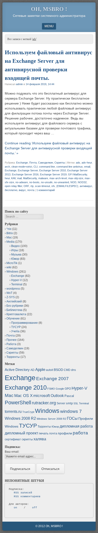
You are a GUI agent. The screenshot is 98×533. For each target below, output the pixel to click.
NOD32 (82, 182)
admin (19, 84)
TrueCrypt (28, 411)
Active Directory (17, 370)
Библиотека (14, 310)
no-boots (34, 182)
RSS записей (23, 492)
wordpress (13, 288)
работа (80, 432)
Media (10, 241)
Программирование (24, 322)
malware (43, 178)
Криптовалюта (16, 314)
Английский (14, 301)
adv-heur (87, 162)
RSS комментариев (27, 496)
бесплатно (11, 190)
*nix (8, 229)
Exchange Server (28, 170)
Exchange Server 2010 (52, 170)
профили (65, 433)
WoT (9, 293)
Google (60, 388)
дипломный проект (21, 433)
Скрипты (59, 162)
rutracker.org (44, 403)
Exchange (22, 162)
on (15, 507)
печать (44, 433)
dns (73, 370)
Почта (33, 162)
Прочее (11, 340)
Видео (15, 246)
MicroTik (11, 263)
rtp (32, 186)
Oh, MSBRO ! (49, 9)
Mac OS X (23, 395)
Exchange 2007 (52, 378)
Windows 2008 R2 (20, 418)
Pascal (69, 396)
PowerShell (18, 402)
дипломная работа (76, 426)
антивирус (86, 186)
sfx (53, 186)
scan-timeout (42, 186)
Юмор (15, 258)
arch (7, 166)
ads (78, 162)
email (87, 166)
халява (40, 439)
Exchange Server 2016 (25, 174)
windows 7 (71, 411)
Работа (11, 344)
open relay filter (13, 186)
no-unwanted (61, 182)
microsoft (41, 395)
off (34, 507)
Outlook (57, 396)
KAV (13, 178)
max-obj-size (75, 178)
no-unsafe (47, 182)
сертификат (13, 439)
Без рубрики (14, 305)
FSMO (51, 388)
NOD (73, 182)
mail (19, 178)
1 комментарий (45, 190)
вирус (22, 190)
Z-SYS (10, 297)
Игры (14, 250)
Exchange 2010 (26, 387)
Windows (12, 271)
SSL (76, 403)
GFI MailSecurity (77, 174)
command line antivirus (69, 166)
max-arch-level (58, 178)
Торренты (13, 357)
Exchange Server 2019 (53, 174)
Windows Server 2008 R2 (51, 418)
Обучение (13, 318)
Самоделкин (45, 162)
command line (47, 166)
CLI (36, 166)
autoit (49, 370)
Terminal (16, 284)
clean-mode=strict (21, 166)
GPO (68, 388)
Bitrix (9, 233)
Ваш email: (12, 451)
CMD (67, 370)
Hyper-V (16, 280)
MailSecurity (30, 178)
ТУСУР (16, 327)
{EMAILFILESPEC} (67, 186)
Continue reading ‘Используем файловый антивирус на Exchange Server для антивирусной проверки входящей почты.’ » (48, 148)
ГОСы (72, 418)
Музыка (16, 254)
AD (32, 370)
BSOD (58, 370)
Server (61, 403)
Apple (40, 369)
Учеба (15, 331)
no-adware (21, 182)
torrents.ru (13, 412)
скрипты (27, 439)
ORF (26, 186)
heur (7, 178)
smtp (69, 403)
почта (30, 190)
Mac (9, 237)
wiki (8, 267)
